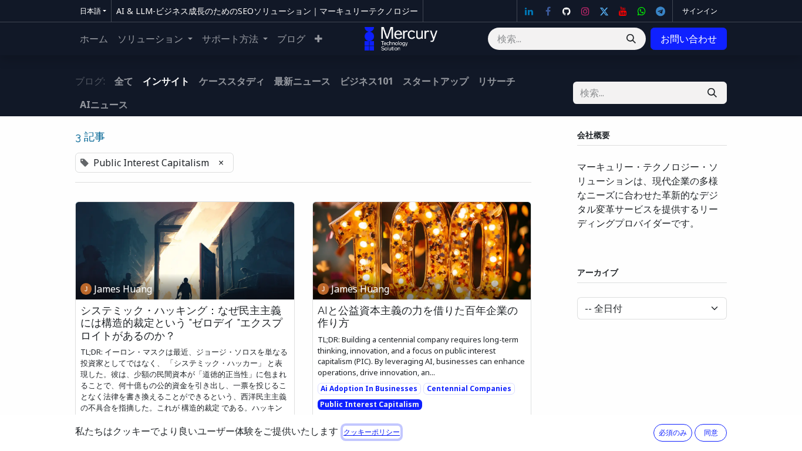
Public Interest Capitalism (369, 404)
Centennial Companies (469, 388)
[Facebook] (547, 11)
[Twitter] (604, 11)
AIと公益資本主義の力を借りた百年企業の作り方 (418, 316)
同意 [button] (711, 432)
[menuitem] (94, 39)
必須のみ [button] (673, 432)
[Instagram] (585, 11)
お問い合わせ (689, 38)
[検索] (631, 39)
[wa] (641, 11)
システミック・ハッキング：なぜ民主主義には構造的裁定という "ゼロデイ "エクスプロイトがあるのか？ (181, 323)
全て (123, 81)
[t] (660, 11)
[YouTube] (623, 11)
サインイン (699, 11)
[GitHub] (566, 11)
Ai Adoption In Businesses (369, 388)
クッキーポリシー (371, 432)
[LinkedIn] (529, 11)
